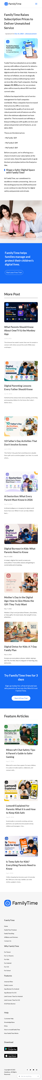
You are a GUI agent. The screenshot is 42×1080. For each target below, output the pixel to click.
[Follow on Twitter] (30, 1070)
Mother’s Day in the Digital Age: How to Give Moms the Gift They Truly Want (19, 601)
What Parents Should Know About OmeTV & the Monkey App (19, 330)
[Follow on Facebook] (27, 1070)
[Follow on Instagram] (36, 1070)
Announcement (31, 34)
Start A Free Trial (21, 698)
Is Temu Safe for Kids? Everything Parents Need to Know (21, 865)
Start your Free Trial (14, 272)
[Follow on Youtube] (33, 1070)
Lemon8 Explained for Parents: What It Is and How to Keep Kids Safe (21, 809)
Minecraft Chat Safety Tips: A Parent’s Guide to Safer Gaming (20, 753)
